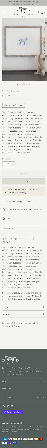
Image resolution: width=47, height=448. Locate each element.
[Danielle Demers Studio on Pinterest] (12, 407)
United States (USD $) (13, 423)
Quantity (6, 159)
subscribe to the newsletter (23, 4)
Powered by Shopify (9, 431)
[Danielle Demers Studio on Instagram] (8, 407)
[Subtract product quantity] (4, 164)
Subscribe (41, 398)
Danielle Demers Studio (25, 427)
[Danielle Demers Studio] (23, 12)
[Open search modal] (37, 12)
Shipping (6, 201)
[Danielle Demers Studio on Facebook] (3, 407)
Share (8, 218)
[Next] (43, 3)
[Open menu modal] (3, 12)
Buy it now (23, 181)
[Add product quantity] (12, 164)
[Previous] (4, 3)
